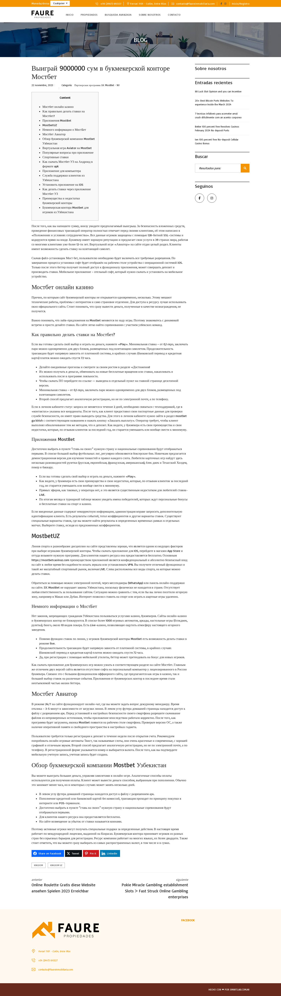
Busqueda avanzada (118, 14)
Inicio (69, 14)
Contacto (174, 14)
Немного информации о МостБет (64, 129)
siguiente (155, 888)
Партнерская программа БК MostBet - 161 (96, 85)
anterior (63, 885)
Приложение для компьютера (61, 171)
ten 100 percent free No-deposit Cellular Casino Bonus (216, 141)
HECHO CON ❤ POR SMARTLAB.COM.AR (229, 989)
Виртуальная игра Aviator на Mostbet (67, 148)
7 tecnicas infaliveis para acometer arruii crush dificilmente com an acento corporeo (218, 115)
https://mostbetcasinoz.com (50, 560)
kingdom (38, 865)
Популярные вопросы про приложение (67, 152)
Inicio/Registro (240, 3)
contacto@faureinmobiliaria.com (195, 3)
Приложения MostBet (56, 120)
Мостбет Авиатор (54, 134)
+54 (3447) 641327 (110, 3)
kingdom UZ (56, 865)
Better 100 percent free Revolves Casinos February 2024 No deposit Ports (217, 128)
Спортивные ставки (55, 157)
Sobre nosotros (150, 14)
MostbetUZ (49, 125)
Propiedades (89, 14)
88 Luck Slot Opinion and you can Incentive (218, 91)
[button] (60, 3)
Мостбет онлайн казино (58, 107)
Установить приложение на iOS (62, 184)
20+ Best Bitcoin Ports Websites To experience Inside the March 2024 (214, 102)
